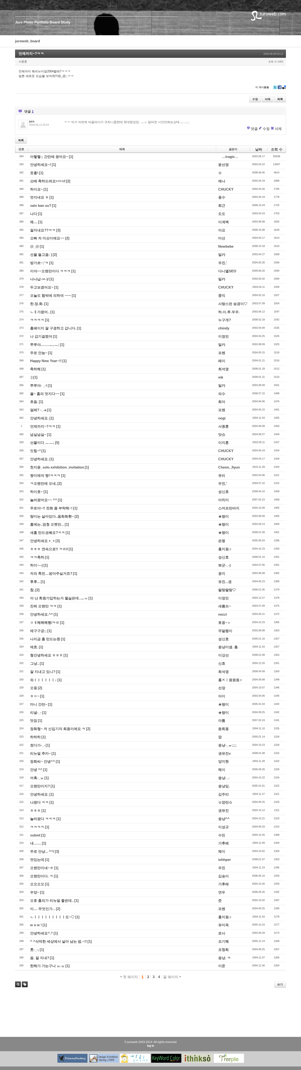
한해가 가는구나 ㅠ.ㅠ (47, 966)
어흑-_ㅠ (37, 778)
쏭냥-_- (224, 778)
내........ (35, 843)
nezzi (222, 614)
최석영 (223, 369)
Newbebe (226, 246)
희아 (221, 402)
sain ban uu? (40, 205)
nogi (222, 418)
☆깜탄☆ (225, 802)
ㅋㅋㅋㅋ (37, 320)
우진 (221, 868)
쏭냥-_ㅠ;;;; (227, 745)
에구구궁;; (38, 631)
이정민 (223, 336)
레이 (221, 361)
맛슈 (221, 435)
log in (150, 1045)
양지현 (223, 761)
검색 (18, 984)
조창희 (223, 950)
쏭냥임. (224, 786)
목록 (280, 99)
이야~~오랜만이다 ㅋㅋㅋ (50, 271)
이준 (221, 966)
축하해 (35, 369)
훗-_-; (34, 950)
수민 (221, 835)
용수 (221, 197)
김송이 (223, 876)
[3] (58, 230)
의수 (221, 394)
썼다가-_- (37, 745)
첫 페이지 (130, 977)
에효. (34, 647)
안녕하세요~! (40, 165)
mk (220, 377)
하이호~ (36, 492)
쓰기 (280, 984)
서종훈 (223, 426)
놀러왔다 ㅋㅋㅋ (43, 819)
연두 (221, 892)
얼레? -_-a (38, 410)
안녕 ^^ (36, 770)
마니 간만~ (38, 704)
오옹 (33, 688)
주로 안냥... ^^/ (42, 851)
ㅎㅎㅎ (35, 810)
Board (55, 22)
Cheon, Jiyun (229, 467)
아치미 (223, 500)
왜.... (33, 222)
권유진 (223, 810)
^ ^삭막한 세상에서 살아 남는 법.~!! (58, 941)
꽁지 (221, 573)
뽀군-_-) (224, 565)
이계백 (223, 222)
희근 (221, 205)
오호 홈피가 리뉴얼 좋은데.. (52, 900)
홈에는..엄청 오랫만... (47, 524)
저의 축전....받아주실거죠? (51, 573)
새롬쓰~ (224, 606)
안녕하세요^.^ (41, 933)
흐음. (34, 402)
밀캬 (221, 255)
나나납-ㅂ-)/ (39, 279)
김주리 (223, 794)
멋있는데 (37, 860)
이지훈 (223, 443)
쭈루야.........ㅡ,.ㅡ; (44, 345)
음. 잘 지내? (39, 958)
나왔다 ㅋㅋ (39, 802)
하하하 (35, 737)
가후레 (223, 843)
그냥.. (34, 663)
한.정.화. (37, 304)
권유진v (224, 753)
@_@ (34, 246)
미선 (221, 238)
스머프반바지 (228, 508)
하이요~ (36, 189)
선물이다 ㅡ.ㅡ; (42, 443)
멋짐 (33, 720)
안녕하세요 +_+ (42, 541)
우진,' (222, 263)
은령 (221, 541)
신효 (221, 663)
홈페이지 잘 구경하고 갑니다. (53, 328)
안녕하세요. (39, 418)
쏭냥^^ (224, 819)
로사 (221, 933)
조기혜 (223, 941)
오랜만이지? (40, 786)
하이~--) (36, 565)
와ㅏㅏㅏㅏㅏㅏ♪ (43, 680)
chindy (223, 328)
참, (32, 590)
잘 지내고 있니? (42, 672)
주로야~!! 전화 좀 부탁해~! (51, 508)
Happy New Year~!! (46, 361)
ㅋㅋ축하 (37, 557)
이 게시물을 (262, 87)
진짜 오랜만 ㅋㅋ (43, 606)
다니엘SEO (227, 271)
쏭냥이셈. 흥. (228, 647)
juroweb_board (27, 41)
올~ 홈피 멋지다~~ (44, 394)
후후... (35, 582)
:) (31, 377)
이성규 (223, 827)
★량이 (223, 516)
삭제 (267, 99)
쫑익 (221, 295)
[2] (68, 181)
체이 (221, 770)
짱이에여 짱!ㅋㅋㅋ (45, 475)
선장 (221, 688)
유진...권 (225, 582)
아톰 (221, 720)
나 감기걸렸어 (41, 336)
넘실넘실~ (38, 435)
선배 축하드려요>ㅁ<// (47, 181)
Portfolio (41, 22)
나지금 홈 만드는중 (45, 639)
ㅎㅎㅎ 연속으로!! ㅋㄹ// (49, 549)
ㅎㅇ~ (34, 696)
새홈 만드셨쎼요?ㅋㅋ (47, 533)
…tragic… (230, 157)
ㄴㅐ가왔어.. (40, 312)
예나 (221, 181)
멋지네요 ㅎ (39, 197)
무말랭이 (225, 631)
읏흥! (34, 173)
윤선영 (223, 165)
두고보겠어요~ (41, 287)
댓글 (254, 129)
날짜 (258, 149)
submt (35, 835)
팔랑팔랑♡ (227, 590)
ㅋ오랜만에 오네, (43, 483)
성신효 (223, 492)
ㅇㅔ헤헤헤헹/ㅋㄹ (44, 623)
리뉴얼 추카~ (40, 753)
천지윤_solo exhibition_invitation (57, 467)
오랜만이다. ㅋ (41, 876)
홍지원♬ (225, 549)
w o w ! (36, 925)
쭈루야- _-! (38, 385)
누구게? (224, 320)
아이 (221, 696)
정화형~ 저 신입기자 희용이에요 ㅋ (57, 729)
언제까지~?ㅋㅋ (31, 53)
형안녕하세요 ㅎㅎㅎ (46, 655)
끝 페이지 (171, 977)
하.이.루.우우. (229, 312)
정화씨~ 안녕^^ (42, 761)
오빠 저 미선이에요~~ (47, 238)
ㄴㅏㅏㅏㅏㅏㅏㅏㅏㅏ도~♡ (52, 917)
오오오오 (37, 884)
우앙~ (34, 892)
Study (65, 22)
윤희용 (223, 729)
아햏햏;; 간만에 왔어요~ (49, 157)
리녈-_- (35, 713)
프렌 (221, 353)
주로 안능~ (38, 353)
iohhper (224, 860)
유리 (221, 475)
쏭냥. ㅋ (224, 958)
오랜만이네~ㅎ (41, 868)
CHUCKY (226, 189)
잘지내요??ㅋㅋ (42, 230)
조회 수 (276, 149)
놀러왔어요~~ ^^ (43, 500)
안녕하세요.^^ (41, 614)
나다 (33, 214)
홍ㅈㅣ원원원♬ (230, 680)
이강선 (223, 655)
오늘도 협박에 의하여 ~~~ (50, 295)
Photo (28, 22)
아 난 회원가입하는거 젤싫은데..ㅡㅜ (59, 598)
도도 (221, 214)
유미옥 (223, 925)
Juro (19, 22)
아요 (221, 230)
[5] (57, 443)
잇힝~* (35, 451)
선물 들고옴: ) (41, 255)
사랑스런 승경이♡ (232, 304)
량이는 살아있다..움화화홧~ (52, 516)
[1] (71, 157)
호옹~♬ (224, 623)
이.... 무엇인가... (42, 909)
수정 (255, 99)
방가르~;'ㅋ (39, 263)
